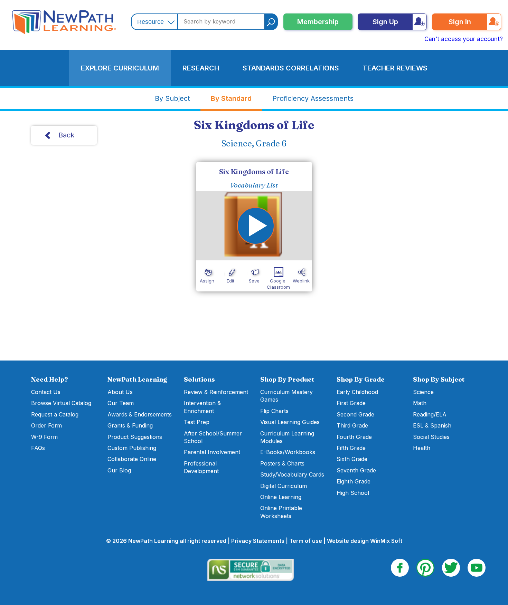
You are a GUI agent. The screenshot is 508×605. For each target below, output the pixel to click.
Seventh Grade (356, 470)
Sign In (460, 22)
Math (419, 403)
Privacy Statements (257, 540)
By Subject (172, 98)
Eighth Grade (353, 481)
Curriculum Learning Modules (287, 437)
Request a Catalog (54, 414)
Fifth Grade (351, 447)
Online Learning (280, 496)
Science (423, 391)
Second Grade (355, 414)
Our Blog (119, 470)
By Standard (231, 98)
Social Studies (431, 436)
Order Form (46, 425)
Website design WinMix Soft (364, 540)
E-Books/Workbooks (287, 452)
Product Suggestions (134, 436)
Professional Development (201, 467)
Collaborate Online (131, 458)
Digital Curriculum (283, 485)
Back (66, 135)
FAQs (38, 447)
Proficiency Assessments (313, 98)
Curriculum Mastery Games (286, 395)
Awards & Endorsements (139, 414)
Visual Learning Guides (290, 422)
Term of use (305, 540)
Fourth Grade (354, 436)
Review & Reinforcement (216, 391)
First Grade (351, 403)
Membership (318, 22)
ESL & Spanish (432, 425)
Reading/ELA (429, 414)
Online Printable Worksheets (281, 512)
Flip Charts (274, 410)
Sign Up (385, 22)
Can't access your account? (463, 39)
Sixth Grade (352, 458)
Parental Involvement (212, 452)
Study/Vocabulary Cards (292, 474)
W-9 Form (44, 436)
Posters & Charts (282, 463)
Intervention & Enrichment (202, 407)
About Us (120, 391)
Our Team (120, 403)
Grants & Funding (130, 425)
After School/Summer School (213, 437)
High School (353, 492)
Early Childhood (357, 391)
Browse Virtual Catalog (61, 403)
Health (421, 447)
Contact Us (45, 391)
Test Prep (196, 422)
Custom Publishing (131, 447)
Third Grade (352, 425)
